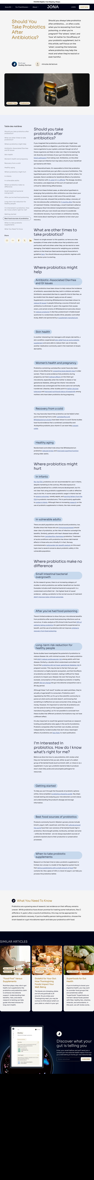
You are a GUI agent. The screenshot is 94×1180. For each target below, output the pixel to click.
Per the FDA (38, 482)
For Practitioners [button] (22, 7)
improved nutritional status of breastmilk (60, 392)
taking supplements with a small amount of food (55, 868)
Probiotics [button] (24, 103)
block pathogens (40, 158)
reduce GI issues (40, 303)
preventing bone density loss (64, 371)
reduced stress (48, 451)
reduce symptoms (42, 312)
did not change (45, 683)
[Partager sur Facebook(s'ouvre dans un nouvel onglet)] (18, 240)
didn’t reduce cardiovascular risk (49, 659)
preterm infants (41, 502)
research (73, 502)
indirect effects (55, 377)
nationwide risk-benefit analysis (58, 545)
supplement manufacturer (68, 318)
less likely (56, 733)
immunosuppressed (66, 528)
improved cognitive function (67, 451)
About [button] (35, 7)
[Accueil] (53, 7)
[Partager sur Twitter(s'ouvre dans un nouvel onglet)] (24, 240)
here (43, 254)
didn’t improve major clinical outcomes (48, 597)
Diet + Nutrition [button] (9, 968)
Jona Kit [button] (8, 7)
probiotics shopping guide (62, 794)
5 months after (66, 202)
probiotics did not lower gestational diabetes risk (61, 665)
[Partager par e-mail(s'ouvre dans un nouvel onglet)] (7, 240)
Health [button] (19, 968)
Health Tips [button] (12, 103)
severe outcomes (42, 496)
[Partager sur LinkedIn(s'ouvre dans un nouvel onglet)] (30, 240)
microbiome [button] (18, 971)
